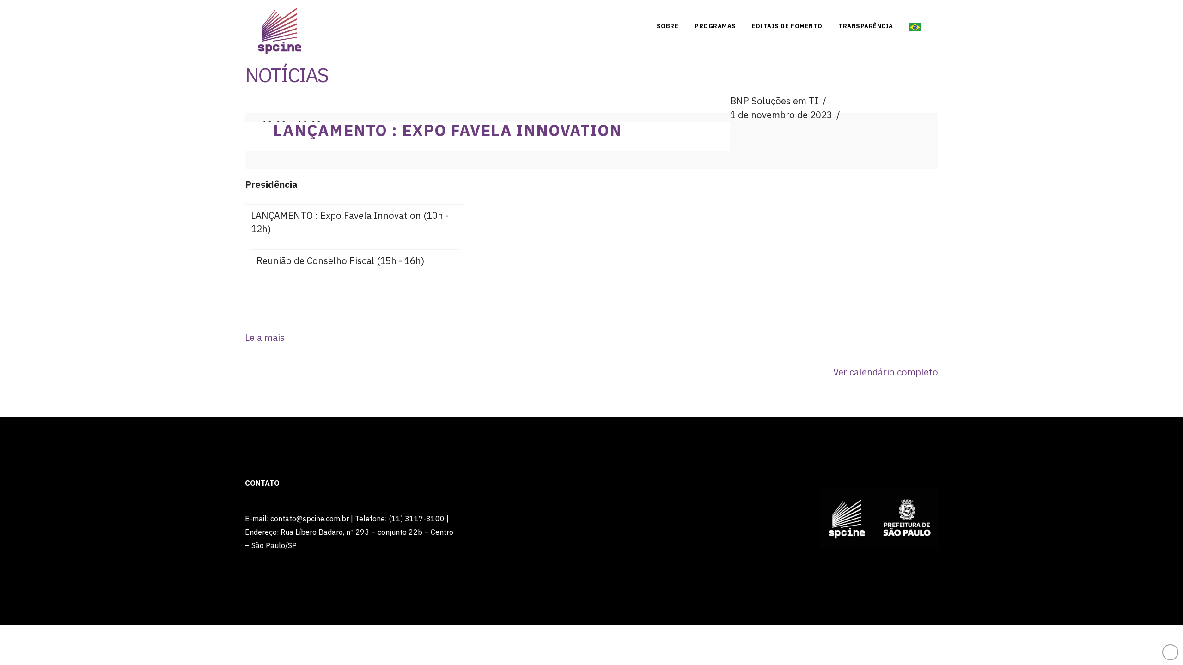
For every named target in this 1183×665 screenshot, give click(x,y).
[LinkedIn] (898, 10)
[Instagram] (934, 10)
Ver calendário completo (885, 372)
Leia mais (265, 337)
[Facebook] (881, 10)
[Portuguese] (915, 25)
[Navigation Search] (931, 25)
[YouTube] (916, 10)
